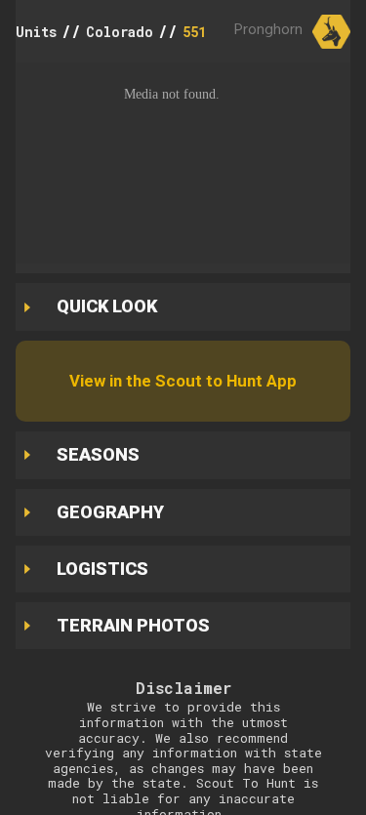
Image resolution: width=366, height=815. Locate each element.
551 (194, 31)
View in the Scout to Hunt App (183, 380)
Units (36, 31)
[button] (183, 163)
